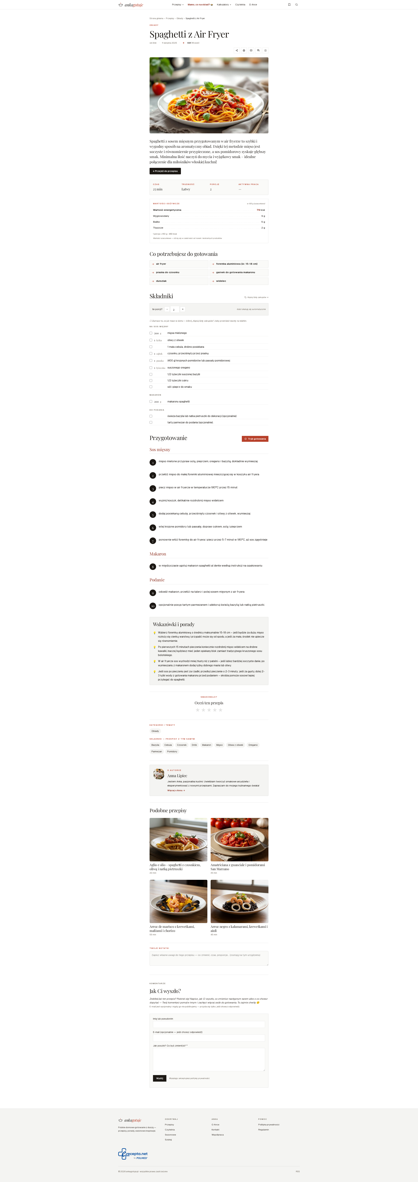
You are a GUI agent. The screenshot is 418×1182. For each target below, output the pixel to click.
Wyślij (159, 1078)
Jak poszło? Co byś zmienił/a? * (170, 1045)
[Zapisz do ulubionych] (265, 50)
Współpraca (218, 1134)
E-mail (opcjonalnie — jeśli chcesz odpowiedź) (177, 1032)
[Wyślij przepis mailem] (251, 50)
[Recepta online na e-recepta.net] (133, 1154)
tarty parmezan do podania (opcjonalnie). (190, 422)
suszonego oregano (179, 367)
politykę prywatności (199, 1078)
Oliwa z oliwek (235, 744)
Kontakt (215, 1129)
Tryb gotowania (257, 438)
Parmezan (157, 751)
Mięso (219, 744)
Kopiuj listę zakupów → (257, 297)
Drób (194, 744)
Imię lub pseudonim (163, 1018)
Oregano (253, 744)
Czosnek (182, 744)
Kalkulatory (223, 4)
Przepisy (176, 4)
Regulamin (263, 1129)
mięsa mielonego (177, 333)
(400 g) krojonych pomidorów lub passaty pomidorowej (199, 360)
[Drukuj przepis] (244, 50)
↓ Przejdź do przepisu (165, 171)
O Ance (253, 4)
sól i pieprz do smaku (180, 387)
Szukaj (168, 1139)
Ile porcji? (157, 309)
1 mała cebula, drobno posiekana (186, 347)
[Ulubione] (289, 4)
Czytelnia (240, 4)
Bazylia (155, 744)
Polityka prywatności (268, 1124)
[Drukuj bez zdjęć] (258, 50)
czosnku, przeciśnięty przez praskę (188, 353)
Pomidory (172, 751)
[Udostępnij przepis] (237, 50)
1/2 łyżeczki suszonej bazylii (184, 374)
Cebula (168, 744)
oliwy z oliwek (176, 340)
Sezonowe (170, 1134)
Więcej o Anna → (176, 790)
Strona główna (156, 18)
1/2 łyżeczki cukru (178, 380)
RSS (298, 1171)
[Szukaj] (296, 4)
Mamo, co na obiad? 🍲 (200, 4)
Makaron (206, 744)
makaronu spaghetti (179, 401)
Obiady (180, 18)
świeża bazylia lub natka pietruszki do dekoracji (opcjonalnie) (202, 416)
